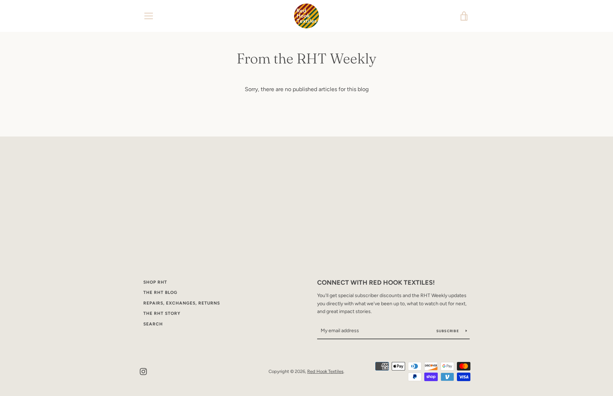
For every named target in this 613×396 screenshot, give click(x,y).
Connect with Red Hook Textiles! (376, 282)
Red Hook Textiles (325, 371)
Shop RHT (155, 282)
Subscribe (448, 331)
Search (153, 324)
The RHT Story (162, 313)
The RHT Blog (160, 292)
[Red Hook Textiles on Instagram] (143, 371)
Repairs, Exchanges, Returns (181, 303)
